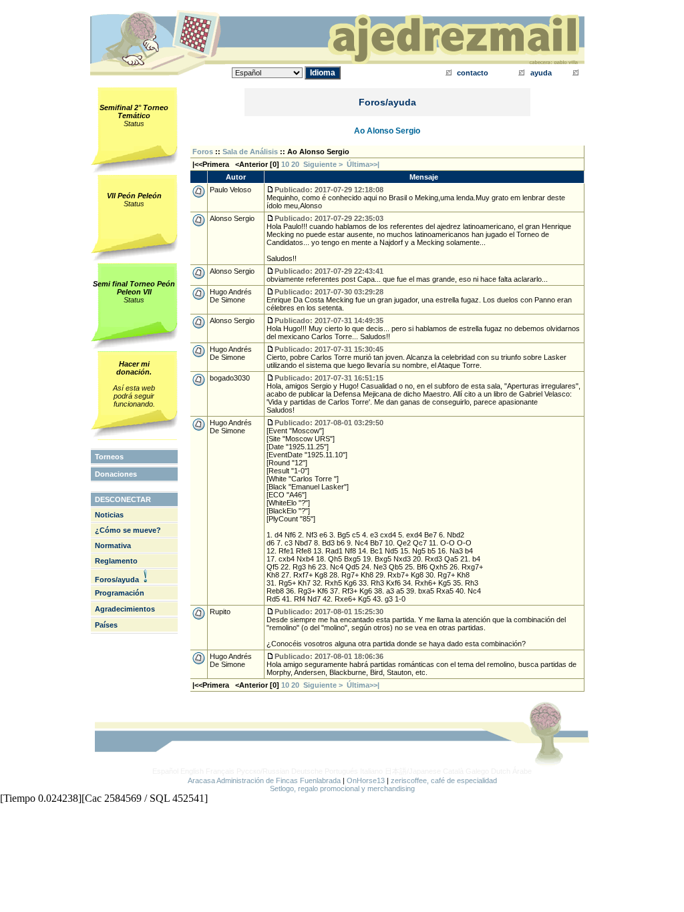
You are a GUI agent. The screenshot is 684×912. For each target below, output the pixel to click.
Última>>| (363, 164)
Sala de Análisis (250, 152)
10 (285, 164)
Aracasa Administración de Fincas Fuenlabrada (264, 780)
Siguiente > (325, 164)
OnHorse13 (366, 780)
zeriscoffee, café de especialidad (444, 780)
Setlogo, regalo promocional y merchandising (342, 788)
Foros (202, 152)
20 (295, 164)
